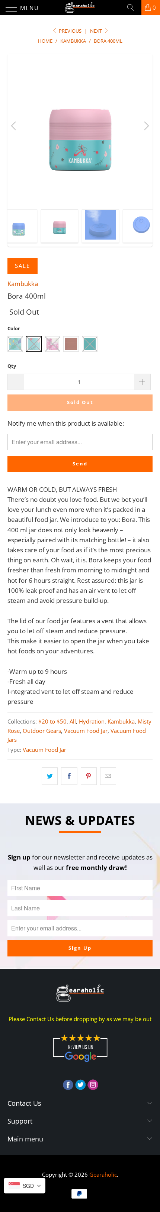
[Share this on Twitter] (50, 776)
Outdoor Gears (42, 730)
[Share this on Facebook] (69, 776)
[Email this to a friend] (108, 776)
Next (96, 30)
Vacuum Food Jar (86, 730)
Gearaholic (103, 1174)
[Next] (145, 125)
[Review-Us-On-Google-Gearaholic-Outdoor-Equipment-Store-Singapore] (80, 1063)
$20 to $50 (52, 721)
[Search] (133, 7)
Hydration (92, 721)
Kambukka (22, 283)
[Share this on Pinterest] (89, 776)
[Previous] (14, 125)
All (73, 721)
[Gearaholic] (80, 7)
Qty (11, 366)
